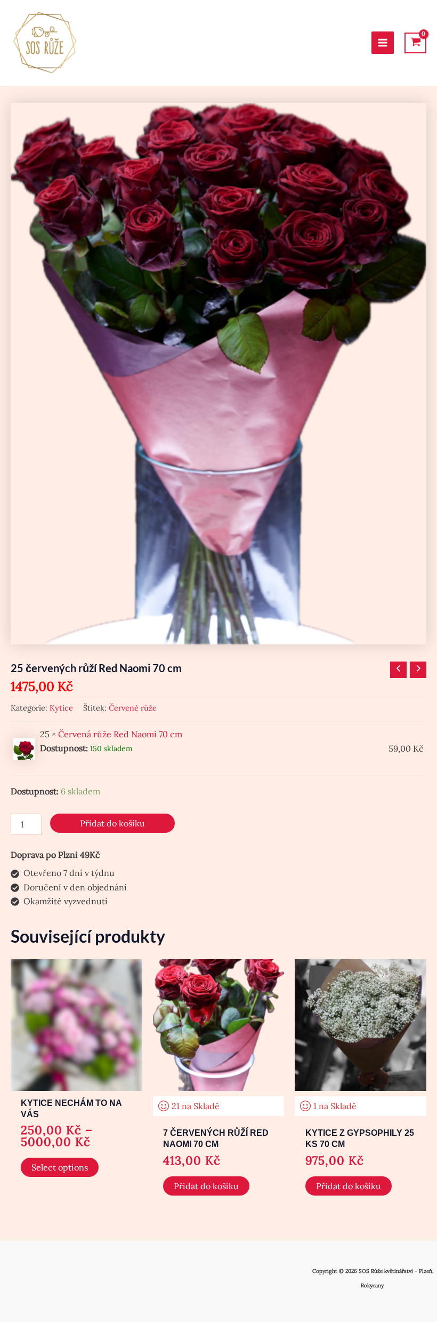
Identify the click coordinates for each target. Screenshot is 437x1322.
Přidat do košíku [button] (206, 1186)
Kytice (61, 708)
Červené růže (133, 708)
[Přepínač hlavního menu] (382, 42)
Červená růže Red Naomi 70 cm (120, 734)
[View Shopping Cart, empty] (415, 43)
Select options (59, 1167)
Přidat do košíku (112, 823)
